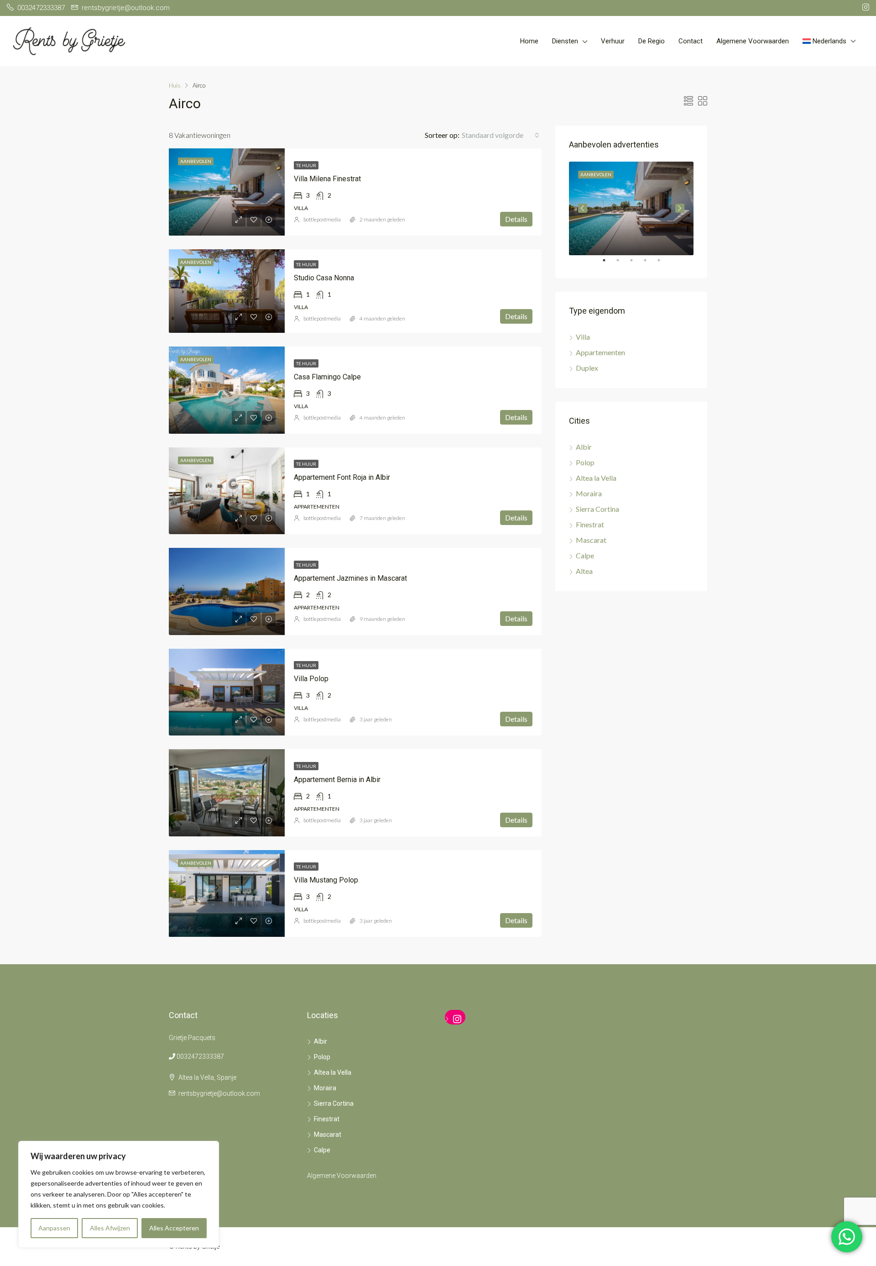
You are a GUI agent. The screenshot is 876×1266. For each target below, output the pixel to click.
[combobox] (500, 135)
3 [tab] (636, 263)
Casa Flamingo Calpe (327, 377)
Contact (690, 41)
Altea (584, 571)
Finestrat (590, 524)
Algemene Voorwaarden (752, 41)
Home (529, 41)
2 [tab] (622, 263)
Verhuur (613, 41)
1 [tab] (608, 263)
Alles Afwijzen (110, 1228)
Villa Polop (311, 678)
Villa (583, 336)
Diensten (565, 41)
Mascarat (591, 540)
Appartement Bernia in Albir (337, 779)
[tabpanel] (631, 208)
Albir (584, 446)
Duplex (587, 367)
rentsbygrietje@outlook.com (219, 1093)
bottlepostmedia (322, 219)
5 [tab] (663, 263)
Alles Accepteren (174, 1228)
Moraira (589, 493)
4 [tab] (649, 263)
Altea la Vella (596, 477)
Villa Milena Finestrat (327, 178)
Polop (585, 462)
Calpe (585, 555)
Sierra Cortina (597, 508)
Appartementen (600, 352)
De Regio (651, 41)
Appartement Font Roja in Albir (342, 477)
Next (679, 208)
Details (516, 219)
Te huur (306, 165)
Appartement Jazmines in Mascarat (350, 578)
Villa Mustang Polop (326, 880)
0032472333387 (200, 1056)
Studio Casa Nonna (324, 277)
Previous (582, 208)
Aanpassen (54, 1228)
